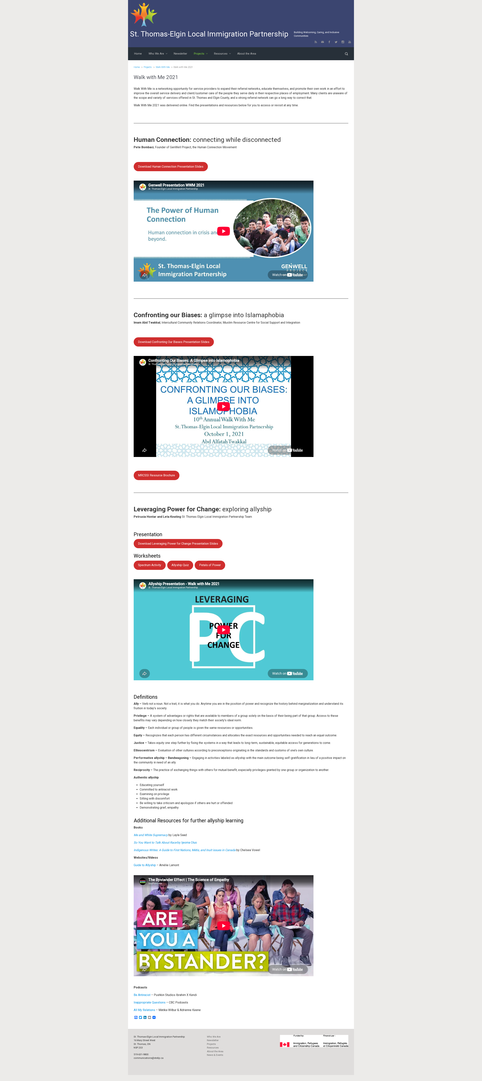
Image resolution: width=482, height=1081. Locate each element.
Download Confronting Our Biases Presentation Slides (173, 342)
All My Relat (141, 1010)
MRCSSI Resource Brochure (156, 475)
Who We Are (213, 1036)
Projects (148, 67)
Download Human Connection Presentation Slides (170, 166)
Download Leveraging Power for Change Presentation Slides (178, 543)
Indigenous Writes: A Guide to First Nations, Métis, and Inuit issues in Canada (185, 850)
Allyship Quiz (180, 565)
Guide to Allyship (145, 865)
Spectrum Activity (149, 565)
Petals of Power (210, 565)
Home (137, 67)
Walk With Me (163, 67)
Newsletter (213, 1040)
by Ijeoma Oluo (165, 842)
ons (152, 1010)
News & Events (215, 1055)
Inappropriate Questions (150, 1002)
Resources (213, 1047)
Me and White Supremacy (151, 835)
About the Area (215, 1051)
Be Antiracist (142, 995)
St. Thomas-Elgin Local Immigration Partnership (209, 34)
